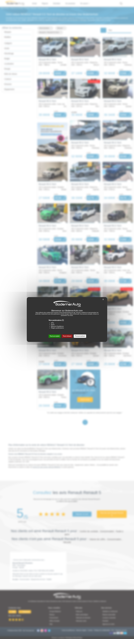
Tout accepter (55, 336)
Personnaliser (80, 336)
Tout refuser (67, 336)
